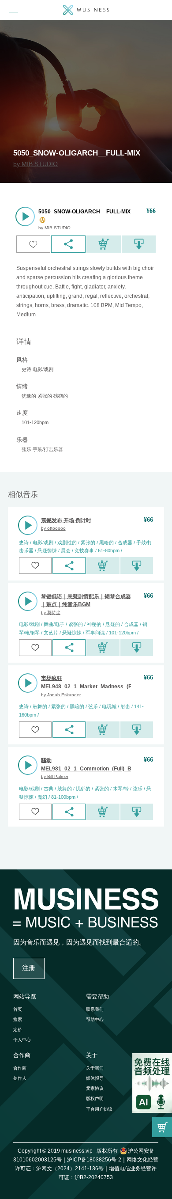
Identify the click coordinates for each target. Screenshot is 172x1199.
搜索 (17, 1019)
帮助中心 (95, 1019)
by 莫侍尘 (50, 612)
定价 (17, 1029)
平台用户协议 (99, 1109)
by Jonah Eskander (61, 694)
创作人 (19, 1078)
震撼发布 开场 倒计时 (66, 520)
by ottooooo (53, 528)
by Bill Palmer (54, 776)
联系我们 (95, 1009)
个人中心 (22, 1039)
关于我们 (95, 1068)
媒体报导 (95, 1078)
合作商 (19, 1068)
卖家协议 (95, 1088)
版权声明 (95, 1098)
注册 (28, 967)
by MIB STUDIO (35, 163)
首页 (17, 1009)
